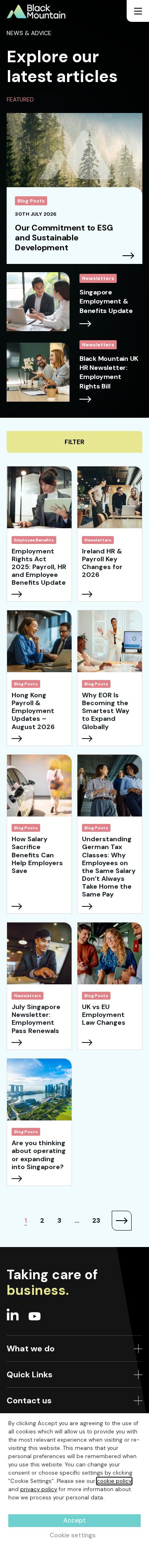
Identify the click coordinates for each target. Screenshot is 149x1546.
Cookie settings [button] (73, 1535)
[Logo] (36, 11)
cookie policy (114, 1481)
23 (96, 1220)
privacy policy (38, 1489)
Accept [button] (74, 1520)
